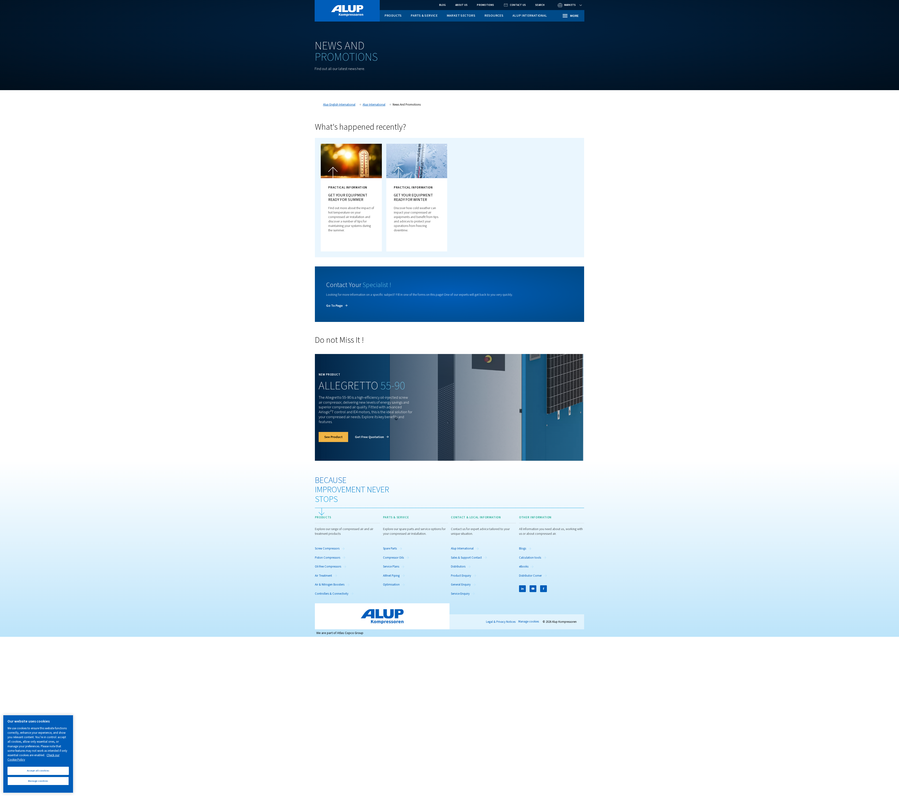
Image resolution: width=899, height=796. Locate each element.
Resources (494, 15)
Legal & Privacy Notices (501, 622)
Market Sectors (461, 15)
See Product (333, 437)
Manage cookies (528, 621)
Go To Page (334, 305)
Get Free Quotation (369, 437)
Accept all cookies (38, 770)
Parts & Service (424, 15)
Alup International (529, 15)
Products (393, 15)
